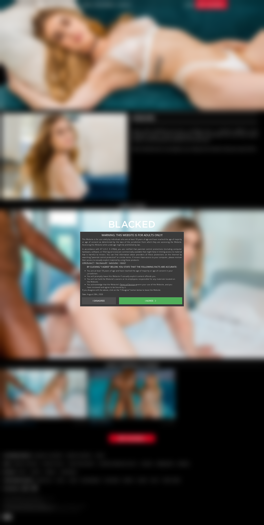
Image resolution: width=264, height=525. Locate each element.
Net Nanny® (101, 263)
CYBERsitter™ (88, 263)
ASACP (123, 263)
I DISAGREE (99, 301)
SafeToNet (113, 263)
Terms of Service (127, 284)
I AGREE (149, 301)
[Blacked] (132, 225)
